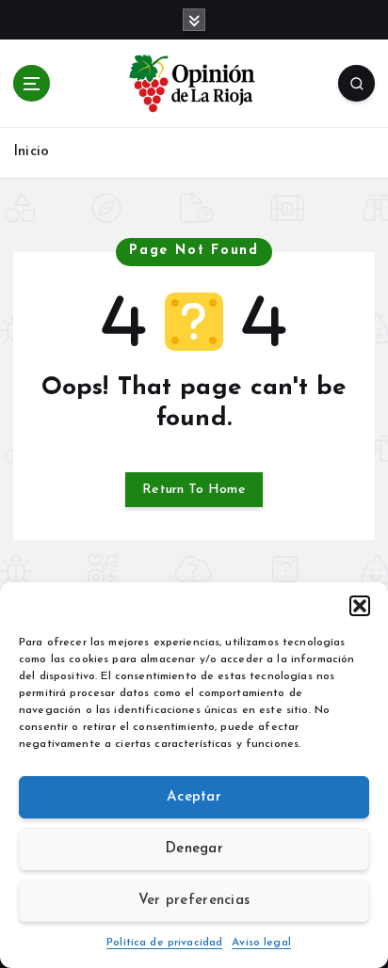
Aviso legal (261, 942)
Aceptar (194, 797)
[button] (359, 605)
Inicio (31, 152)
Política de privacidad (164, 942)
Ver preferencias (194, 901)
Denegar (194, 849)
